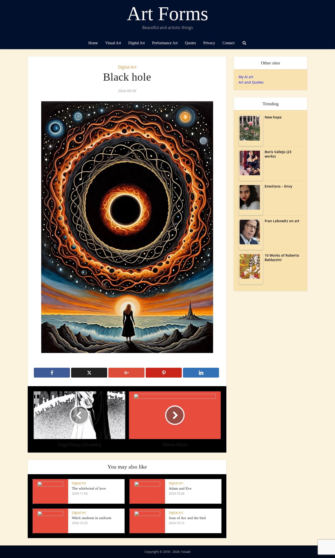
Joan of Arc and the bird (187, 518)
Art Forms (167, 13)
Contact (228, 43)
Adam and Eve (180, 488)
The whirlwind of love (89, 488)
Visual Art (113, 43)
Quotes (190, 43)
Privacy (209, 43)
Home (93, 43)
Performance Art (165, 43)
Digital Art (136, 43)
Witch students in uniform (91, 518)
